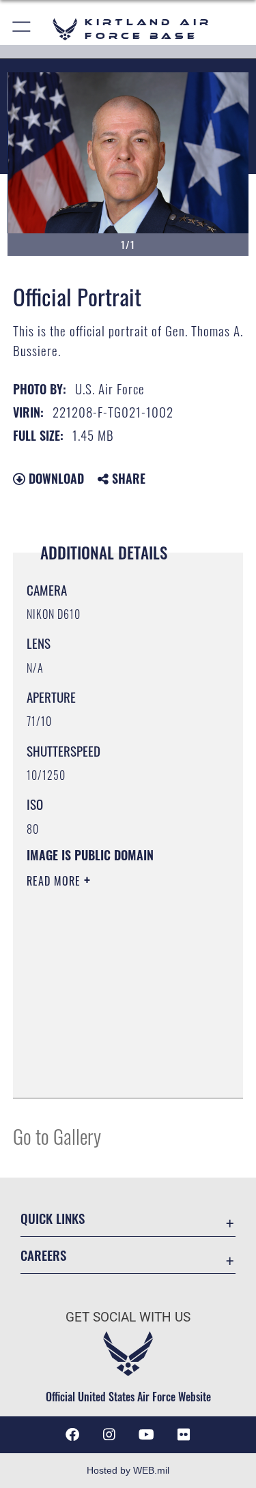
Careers (43, 1255)
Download (54, 478)
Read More (55, 881)
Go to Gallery (57, 1135)
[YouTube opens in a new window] (147, 1435)
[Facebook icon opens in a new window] (72, 1435)
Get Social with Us (128, 1317)
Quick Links (52, 1218)
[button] (22, 29)
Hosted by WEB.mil (128, 1470)
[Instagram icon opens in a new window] (109, 1435)
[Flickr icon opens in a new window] (183, 1435)
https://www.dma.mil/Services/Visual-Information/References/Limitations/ (110, 1053)
